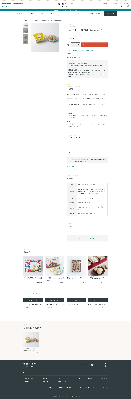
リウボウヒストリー (62, 381)
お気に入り (52, 388)
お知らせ (90, 378)
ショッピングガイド (30, 388)
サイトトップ (28, 372)
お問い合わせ (104, 378)
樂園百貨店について (124, 3)
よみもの (77, 378)
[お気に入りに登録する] (72, 50)
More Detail (37, 310)
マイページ (42, 388)
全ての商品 (46, 378)
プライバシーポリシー (91, 388)
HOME (26, 20)
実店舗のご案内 (113, 3)
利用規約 (79, 388)
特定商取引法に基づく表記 (65, 388)
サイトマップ (104, 388)
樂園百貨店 (27, 381)
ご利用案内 (104, 3)
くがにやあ (37, 20)
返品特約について (72, 54)
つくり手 (31, 20)
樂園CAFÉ (45, 381)
